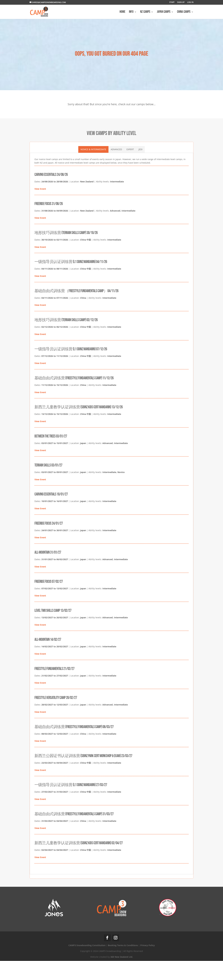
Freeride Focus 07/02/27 (48, 581)
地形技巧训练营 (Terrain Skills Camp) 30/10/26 (66, 232)
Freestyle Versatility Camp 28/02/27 (55, 697)
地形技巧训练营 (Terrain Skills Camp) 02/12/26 (66, 320)
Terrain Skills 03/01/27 (48, 465)
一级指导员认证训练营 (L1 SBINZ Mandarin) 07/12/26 (70, 349)
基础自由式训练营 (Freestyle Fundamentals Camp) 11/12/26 (73, 378)
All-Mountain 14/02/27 (47, 639)
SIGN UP (180, 2)
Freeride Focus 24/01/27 (48, 523)
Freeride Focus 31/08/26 (48, 203)
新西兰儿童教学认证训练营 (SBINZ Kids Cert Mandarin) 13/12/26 (78, 407)
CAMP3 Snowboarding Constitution (86, 945)
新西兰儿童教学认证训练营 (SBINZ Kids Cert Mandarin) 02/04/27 (78, 843)
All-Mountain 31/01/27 (47, 552)
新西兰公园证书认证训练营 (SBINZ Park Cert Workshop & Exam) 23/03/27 (83, 756)
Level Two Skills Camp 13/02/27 (52, 610)
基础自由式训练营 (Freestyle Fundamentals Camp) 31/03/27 (73, 814)
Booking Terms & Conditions (123, 945)
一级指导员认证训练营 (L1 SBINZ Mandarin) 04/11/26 (70, 261)
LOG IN (190, 2)
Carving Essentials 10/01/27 (51, 494)
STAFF (171, 2)
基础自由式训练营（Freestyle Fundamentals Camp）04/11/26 (76, 291)
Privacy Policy (147, 945)
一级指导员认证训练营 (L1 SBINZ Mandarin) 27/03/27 (70, 785)
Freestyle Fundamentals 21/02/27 (54, 668)
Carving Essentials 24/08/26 (51, 174)
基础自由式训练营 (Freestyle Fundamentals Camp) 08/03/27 (73, 727)
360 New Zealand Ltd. (121, 956)
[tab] (93, 149)
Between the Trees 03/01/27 (50, 436)
